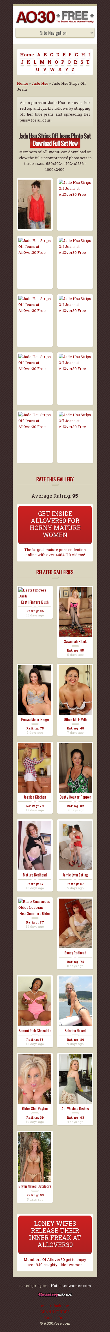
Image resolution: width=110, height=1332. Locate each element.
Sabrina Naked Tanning (75, 1030)
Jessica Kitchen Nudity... (35, 797)
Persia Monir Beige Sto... (35, 719)
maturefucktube (55, 1305)
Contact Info (55, 1317)
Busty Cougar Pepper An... (75, 797)
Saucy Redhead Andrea (75, 953)
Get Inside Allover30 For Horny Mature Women (55, 524)
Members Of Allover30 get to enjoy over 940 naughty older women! (55, 1262)
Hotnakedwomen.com (71, 1285)
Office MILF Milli (75, 719)
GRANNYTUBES (55, 1311)
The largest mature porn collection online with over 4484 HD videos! (55, 552)
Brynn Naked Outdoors (34, 1186)
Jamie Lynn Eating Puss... (75, 875)
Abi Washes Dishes (75, 1108)
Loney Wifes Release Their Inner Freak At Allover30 (55, 1234)
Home (27, 55)
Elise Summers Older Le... (34, 913)
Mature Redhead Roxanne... (35, 875)
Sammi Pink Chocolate (35, 1030)
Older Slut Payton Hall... (35, 1108)
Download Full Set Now (55, 143)
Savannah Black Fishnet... (75, 641)
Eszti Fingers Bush (35, 602)
